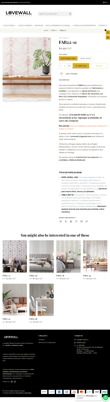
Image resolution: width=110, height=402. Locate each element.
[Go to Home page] (18, 13)
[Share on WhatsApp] (71, 221)
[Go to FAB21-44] (95, 256)
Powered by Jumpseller (23, 393)
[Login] (108, 37)
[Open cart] (108, 32)
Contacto (41, 339)
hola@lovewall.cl (82, 339)
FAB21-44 (87, 275)
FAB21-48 (33, 319)
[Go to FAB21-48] (41, 300)
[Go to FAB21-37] (15, 256)
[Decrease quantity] (61, 65)
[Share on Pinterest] (76, 221)
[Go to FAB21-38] (68, 256)
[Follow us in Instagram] (12, 382)
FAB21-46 (33, 275)
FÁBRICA (54, 30)
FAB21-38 (60, 275)
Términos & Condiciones (47, 342)
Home (46, 30)
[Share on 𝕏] (66, 221)
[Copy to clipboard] (86, 221)
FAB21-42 (6, 319)
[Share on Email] (81, 221)
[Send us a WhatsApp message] (105, 397)
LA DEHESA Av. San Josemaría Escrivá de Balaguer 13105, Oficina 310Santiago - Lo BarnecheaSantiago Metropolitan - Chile (90, 349)
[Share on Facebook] (60, 221)
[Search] (70, 14)
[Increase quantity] (69, 65)
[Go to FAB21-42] (15, 300)
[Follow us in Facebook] (15, 382)
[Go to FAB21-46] (41, 256)
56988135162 (81, 342)
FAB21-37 (6, 275)
